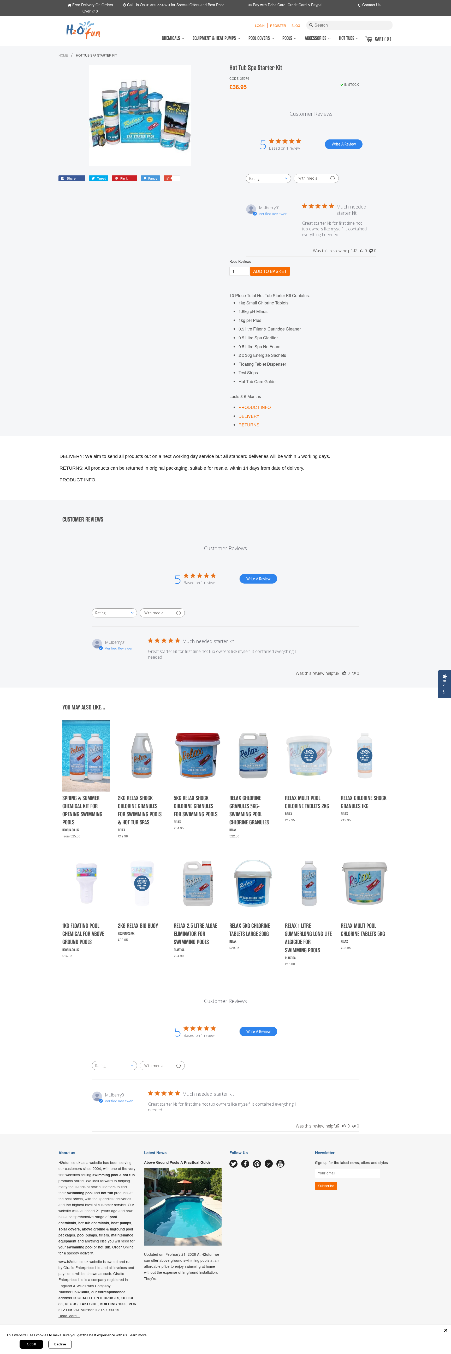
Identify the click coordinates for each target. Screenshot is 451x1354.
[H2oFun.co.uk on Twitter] (233, 1164)
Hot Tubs (347, 38)
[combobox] (268, 178)
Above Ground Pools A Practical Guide (177, 1162)
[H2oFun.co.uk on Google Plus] (269, 1163)
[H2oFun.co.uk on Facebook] (245, 1164)
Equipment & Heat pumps (215, 38)
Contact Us (371, 4)
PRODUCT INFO (255, 407)
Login (260, 25)
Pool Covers (259, 38)
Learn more (138, 1335)
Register (278, 25)
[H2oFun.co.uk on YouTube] (280, 1164)
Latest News (155, 1152)
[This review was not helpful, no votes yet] (371, 251)
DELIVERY (249, 416)
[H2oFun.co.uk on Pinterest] (256, 1164)
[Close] (445, 1330)
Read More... (69, 1315)
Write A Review (344, 144)
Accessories (316, 38)
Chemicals (171, 38)
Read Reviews (240, 261)
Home (63, 55)
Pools (287, 38)
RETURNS (249, 425)
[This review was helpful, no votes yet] (361, 251)
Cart (383, 39)
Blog (296, 25)
